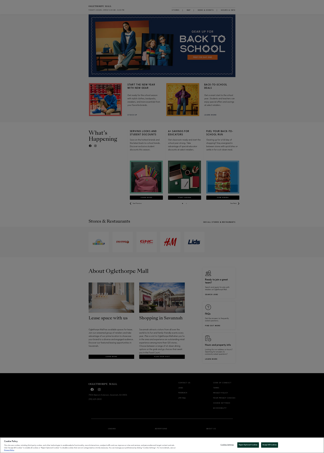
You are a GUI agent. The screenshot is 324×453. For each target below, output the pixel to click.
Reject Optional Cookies (248, 445)
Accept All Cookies (269, 445)
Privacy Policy (9, 450)
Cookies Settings (227, 445)
